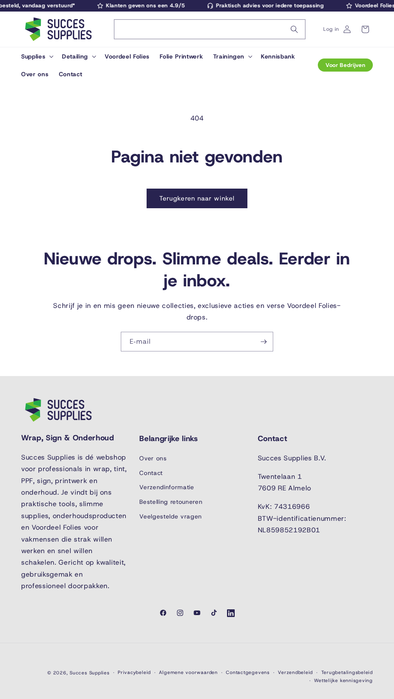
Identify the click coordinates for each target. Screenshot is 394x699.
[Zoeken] (294, 29)
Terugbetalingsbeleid (347, 672)
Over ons (153, 458)
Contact (151, 473)
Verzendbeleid (295, 672)
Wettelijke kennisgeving (343, 680)
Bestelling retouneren (170, 502)
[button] (36, 56)
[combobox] (209, 29)
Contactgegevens (248, 672)
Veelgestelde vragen (170, 516)
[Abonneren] (263, 342)
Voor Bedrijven (345, 65)
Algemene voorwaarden (188, 672)
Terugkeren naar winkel (197, 198)
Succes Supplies (90, 673)
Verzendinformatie (166, 487)
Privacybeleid (134, 672)
